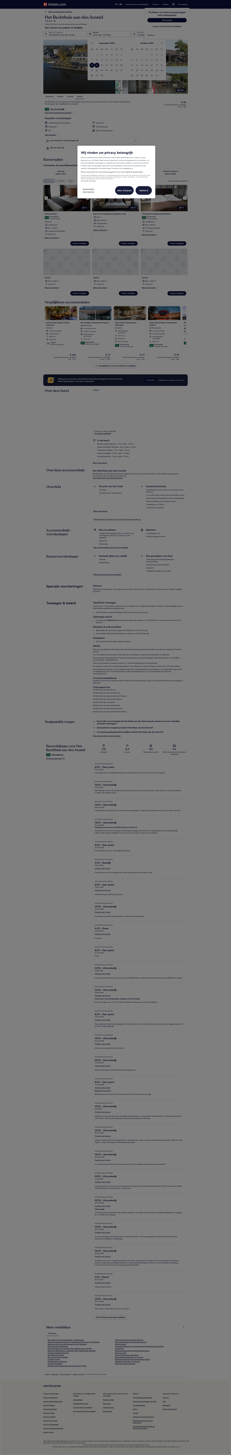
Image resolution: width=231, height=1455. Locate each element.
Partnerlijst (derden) (88, 181)
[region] (116, 171)
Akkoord (143, 190)
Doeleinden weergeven (88, 190)
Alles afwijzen (124, 190)
